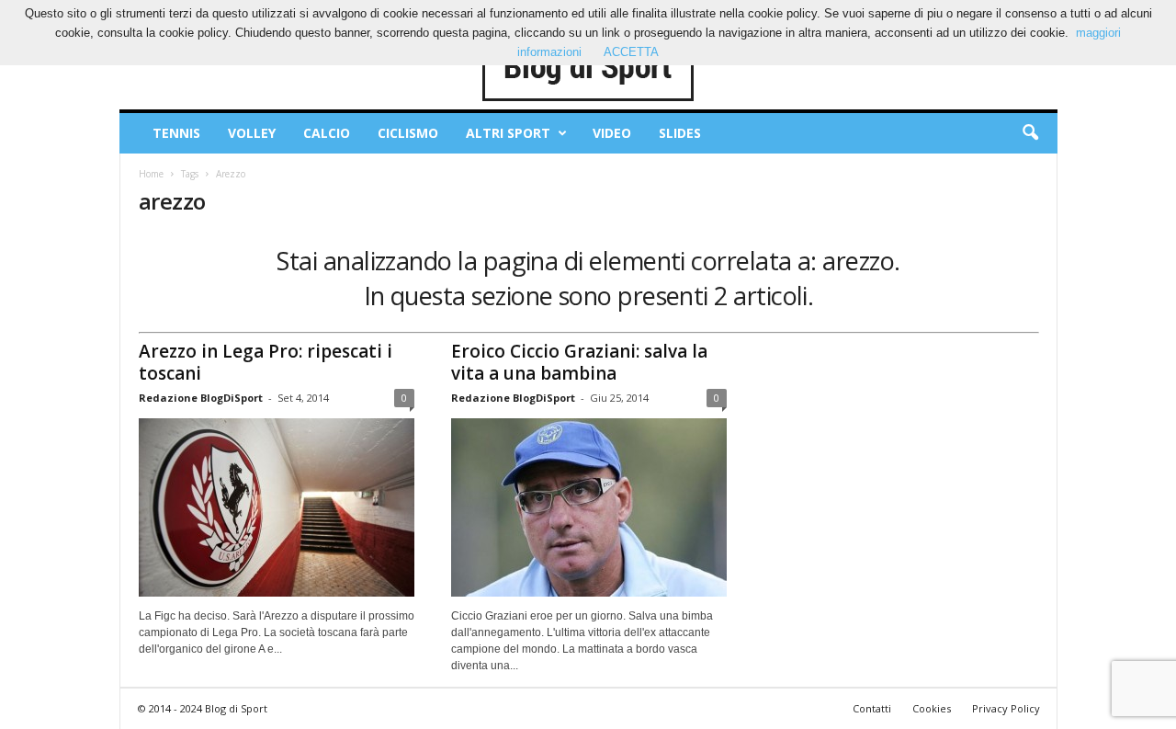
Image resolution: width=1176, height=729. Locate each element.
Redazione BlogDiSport (201, 397)
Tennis (176, 133)
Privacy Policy (1006, 708)
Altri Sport (508, 133)
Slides (680, 133)
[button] (1030, 133)
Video (612, 133)
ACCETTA (631, 52)
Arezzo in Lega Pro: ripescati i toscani (265, 362)
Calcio (326, 133)
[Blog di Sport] (588, 68)
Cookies (931, 708)
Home (151, 173)
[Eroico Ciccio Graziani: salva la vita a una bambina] (589, 507)
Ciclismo (408, 133)
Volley (252, 133)
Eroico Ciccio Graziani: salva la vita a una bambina (579, 362)
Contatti (872, 708)
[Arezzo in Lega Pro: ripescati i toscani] (276, 507)
